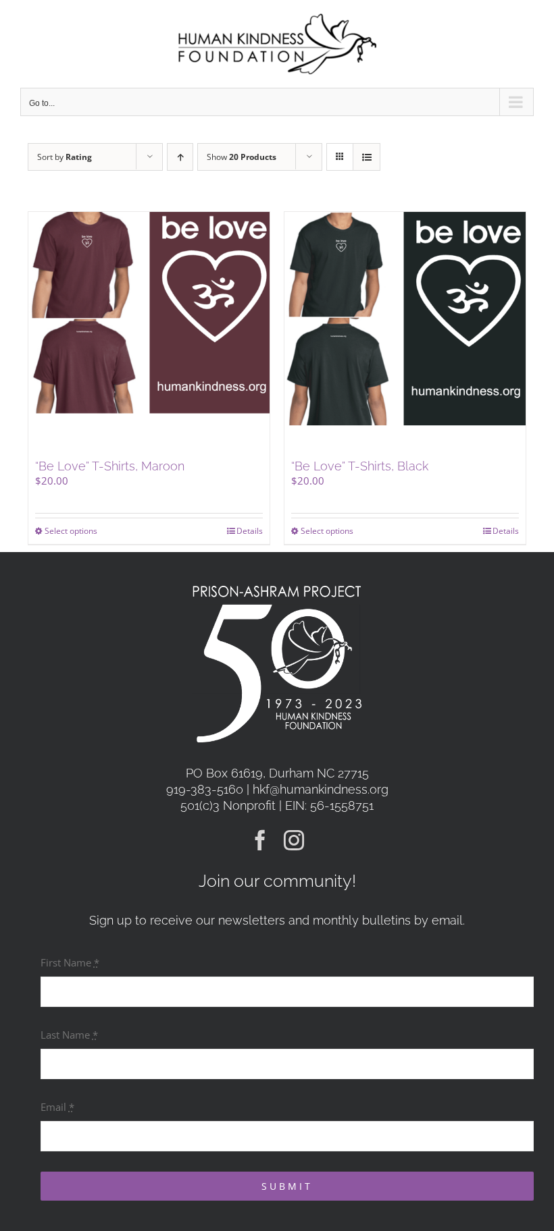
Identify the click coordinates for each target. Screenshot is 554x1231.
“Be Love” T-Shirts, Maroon (109, 466)
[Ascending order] (180, 157)
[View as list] (366, 157)
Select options (71, 531)
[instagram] (294, 840)
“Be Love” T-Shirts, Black (359, 466)
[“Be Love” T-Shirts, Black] (405, 332)
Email (57, 1107)
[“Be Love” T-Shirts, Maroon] (149, 332)
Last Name (69, 1034)
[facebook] (260, 840)
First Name (70, 962)
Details (249, 531)
